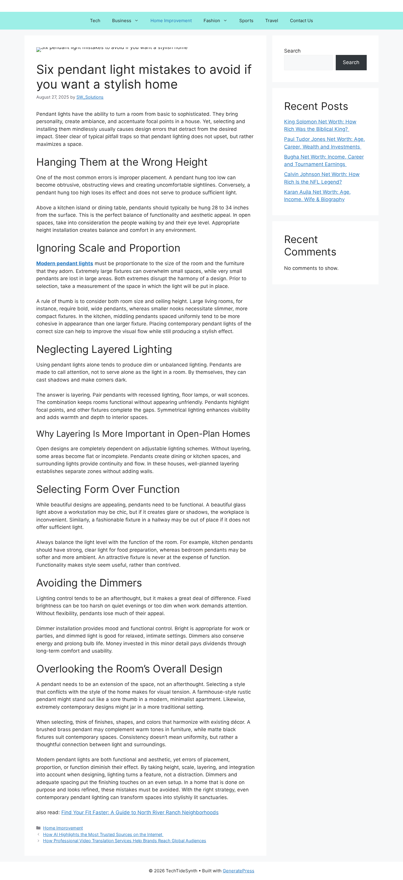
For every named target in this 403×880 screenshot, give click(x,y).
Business (121, 20)
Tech (95, 20)
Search (292, 51)
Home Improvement (171, 20)
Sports (246, 20)
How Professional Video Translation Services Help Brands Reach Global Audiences (124, 840)
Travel (271, 20)
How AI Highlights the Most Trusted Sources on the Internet (103, 834)
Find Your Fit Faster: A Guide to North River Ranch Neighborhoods (140, 812)
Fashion (212, 20)
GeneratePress (238, 871)
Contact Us (301, 20)
